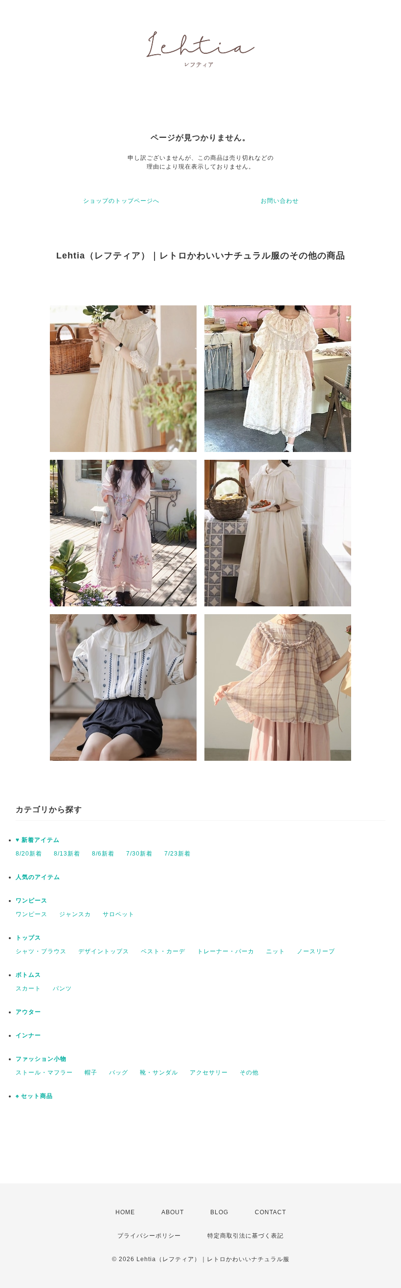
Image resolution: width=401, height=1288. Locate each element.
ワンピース (31, 900)
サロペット (118, 914)
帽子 (91, 1072)
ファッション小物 (41, 1058)
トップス (28, 937)
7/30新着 (139, 853)
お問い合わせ (280, 200)
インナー (28, 1035)
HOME (125, 1212)
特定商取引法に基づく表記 (245, 1235)
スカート (28, 988)
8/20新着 (29, 853)
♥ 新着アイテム (38, 840)
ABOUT (172, 1212)
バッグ (118, 1072)
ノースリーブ (316, 951)
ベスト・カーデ (163, 951)
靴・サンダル (159, 1072)
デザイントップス (103, 951)
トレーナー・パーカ (225, 951)
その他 (249, 1072)
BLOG (219, 1212)
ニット (275, 951)
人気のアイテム (38, 877)
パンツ (62, 988)
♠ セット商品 (34, 1096)
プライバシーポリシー (149, 1235)
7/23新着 (177, 853)
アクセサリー (209, 1072)
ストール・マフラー (44, 1072)
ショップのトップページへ (121, 200)
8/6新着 (103, 853)
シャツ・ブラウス (41, 951)
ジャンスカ (75, 914)
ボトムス (28, 974)
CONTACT (270, 1212)
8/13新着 (67, 853)
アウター (28, 1012)
